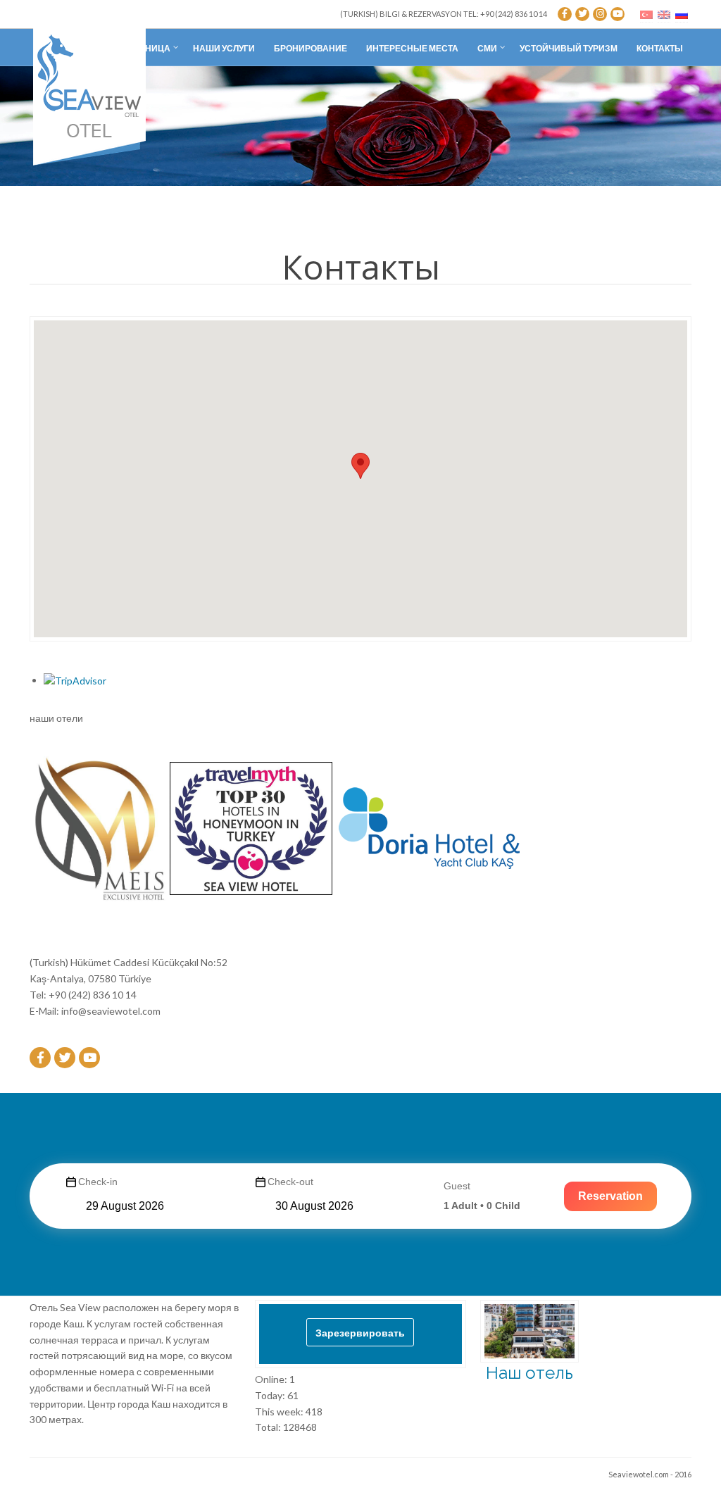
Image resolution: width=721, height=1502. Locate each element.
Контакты (660, 48)
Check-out (290, 1181)
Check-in (98, 1181)
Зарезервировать (360, 1333)
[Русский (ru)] (681, 13)
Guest (457, 1185)
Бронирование (310, 48)
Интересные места (412, 48)
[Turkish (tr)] (646, 13)
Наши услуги (224, 48)
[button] (360, 465)
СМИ (487, 48)
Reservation (610, 1196)
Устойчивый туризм (568, 48)
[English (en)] (664, 13)
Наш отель (529, 1373)
